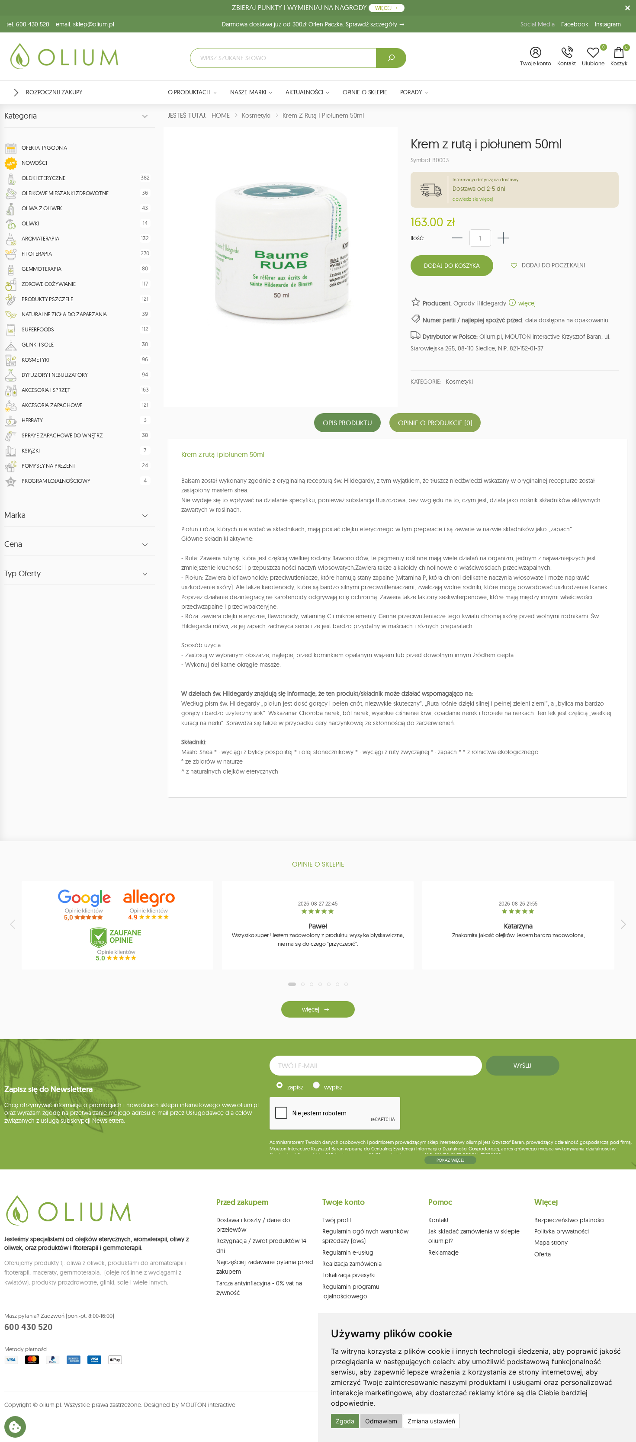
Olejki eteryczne (43, 177)
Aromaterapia (40, 238)
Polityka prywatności (561, 1231)
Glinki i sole (37, 344)
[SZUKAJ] (391, 58)
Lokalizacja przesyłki (349, 1275)
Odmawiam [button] (381, 1421)
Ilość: (417, 238)
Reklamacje (443, 1252)
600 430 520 (28, 1327)
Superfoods (38, 329)
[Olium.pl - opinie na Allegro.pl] (150, 905)
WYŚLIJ (522, 1065)
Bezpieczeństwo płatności (569, 1220)
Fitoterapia (37, 253)
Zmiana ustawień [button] (431, 1421)
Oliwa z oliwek (42, 208)
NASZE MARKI (248, 92)
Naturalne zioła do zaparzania (64, 314)
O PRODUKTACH (189, 92)
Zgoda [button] (345, 1421)
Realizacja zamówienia (352, 1264)
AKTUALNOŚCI (304, 92)
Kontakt (438, 1220)
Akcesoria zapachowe (52, 404)
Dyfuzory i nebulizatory (54, 374)
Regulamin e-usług (347, 1252)
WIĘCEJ (384, 8)
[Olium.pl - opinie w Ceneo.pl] (117, 944)
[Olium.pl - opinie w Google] (85, 905)
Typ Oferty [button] (22, 573)
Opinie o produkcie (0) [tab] (435, 422)
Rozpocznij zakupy (54, 92)
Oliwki (30, 223)
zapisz (295, 1087)
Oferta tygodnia (44, 147)
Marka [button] (15, 515)
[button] (535, 57)
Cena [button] (13, 544)
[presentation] (13, 924)
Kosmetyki (35, 359)
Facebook (574, 24)
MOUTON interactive (207, 1405)
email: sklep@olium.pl (85, 24)
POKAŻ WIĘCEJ (450, 1160)
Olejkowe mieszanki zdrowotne (65, 192)
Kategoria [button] (20, 116)
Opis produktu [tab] (347, 422)
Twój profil (336, 1220)
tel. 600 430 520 (27, 24)
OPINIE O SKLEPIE (365, 92)
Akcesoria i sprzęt (46, 389)
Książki (31, 450)
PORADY (411, 92)
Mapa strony (551, 1242)
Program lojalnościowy (56, 480)
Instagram (608, 24)
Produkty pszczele (47, 298)
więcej (526, 303)
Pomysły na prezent (48, 465)
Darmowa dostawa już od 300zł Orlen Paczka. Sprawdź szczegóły (310, 24)
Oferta (542, 1254)
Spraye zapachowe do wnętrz (62, 435)
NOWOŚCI (34, 162)
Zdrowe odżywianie (49, 283)
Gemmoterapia (41, 268)
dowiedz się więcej (473, 199)
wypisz (333, 1087)
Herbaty (32, 420)
